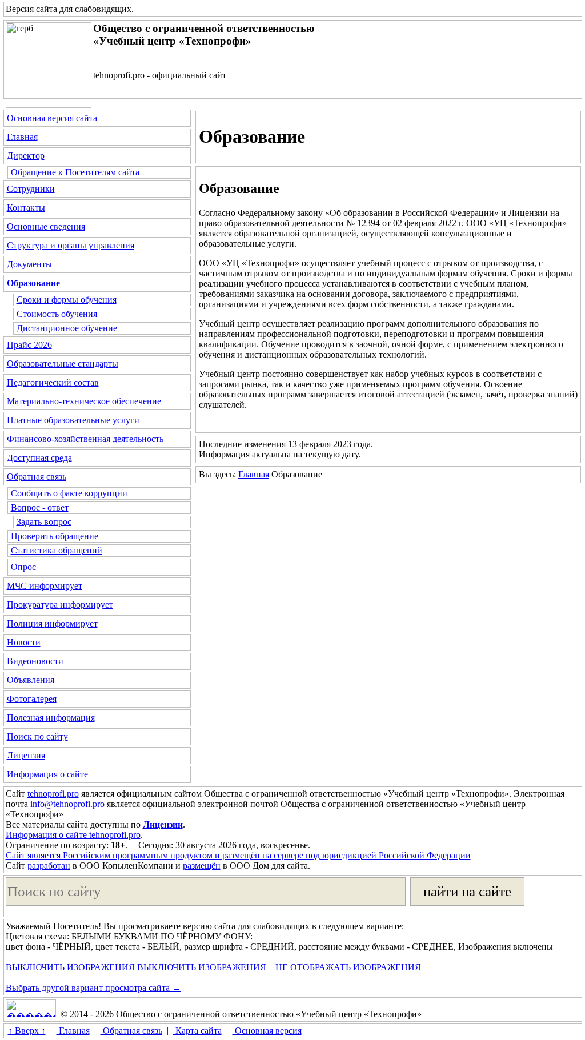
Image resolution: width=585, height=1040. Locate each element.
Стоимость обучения (57, 314)
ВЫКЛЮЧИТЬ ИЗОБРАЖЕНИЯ (70, 967)
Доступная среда (39, 458)
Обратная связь (36, 476)
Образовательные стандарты (62, 363)
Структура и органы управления (70, 245)
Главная (22, 137)
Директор (26, 155)
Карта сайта (197, 1030)
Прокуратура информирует (60, 604)
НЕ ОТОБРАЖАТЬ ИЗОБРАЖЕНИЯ (347, 967)
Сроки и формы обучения (67, 299)
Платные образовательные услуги (73, 420)
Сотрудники (31, 189)
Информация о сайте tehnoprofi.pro (73, 835)
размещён (202, 865)
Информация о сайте (47, 774)
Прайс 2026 (29, 345)
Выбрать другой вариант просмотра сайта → (93, 988)
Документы (29, 264)
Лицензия (26, 755)
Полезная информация (51, 717)
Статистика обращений (56, 550)
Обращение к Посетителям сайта (75, 172)
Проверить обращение (54, 536)
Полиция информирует (52, 623)
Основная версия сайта (52, 118)
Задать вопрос (44, 522)
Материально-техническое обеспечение (84, 401)
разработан (48, 865)
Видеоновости (35, 661)
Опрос (23, 567)
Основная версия (267, 1030)
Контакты (26, 207)
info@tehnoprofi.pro (67, 804)
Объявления (30, 680)
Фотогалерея (32, 699)
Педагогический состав (53, 382)
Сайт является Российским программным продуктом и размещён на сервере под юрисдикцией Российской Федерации (238, 855)
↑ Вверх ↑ (27, 1030)
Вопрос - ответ (40, 507)
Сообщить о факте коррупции (69, 493)
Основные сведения (46, 226)
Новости (24, 642)
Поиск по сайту (37, 736)
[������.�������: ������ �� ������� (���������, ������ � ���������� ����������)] (31, 1008)
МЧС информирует (44, 586)
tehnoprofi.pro (53, 793)
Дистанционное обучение (67, 328)
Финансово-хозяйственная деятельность (85, 439)
